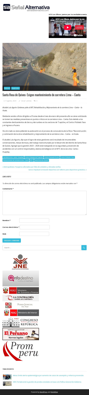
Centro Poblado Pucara (51, 157)
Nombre (6, 220)
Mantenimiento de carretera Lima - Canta (15, 160)
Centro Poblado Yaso (67, 157)
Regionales (15, 88)
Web (4, 234)
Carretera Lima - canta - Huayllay (13, 157)
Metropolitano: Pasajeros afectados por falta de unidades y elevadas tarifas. (32, 167)
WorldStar (54, 392)
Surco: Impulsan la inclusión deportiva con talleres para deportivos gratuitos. (57, 170)
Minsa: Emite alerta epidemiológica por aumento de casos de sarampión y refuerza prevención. (48, 375)
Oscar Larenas (26, 101)
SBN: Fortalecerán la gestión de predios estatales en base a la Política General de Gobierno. (47, 382)
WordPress (43, 392)
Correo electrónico (10, 227)
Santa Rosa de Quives (41, 160)
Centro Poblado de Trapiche (34, 157)
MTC (31, 160)
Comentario (8, 189)
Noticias (7, 88)
